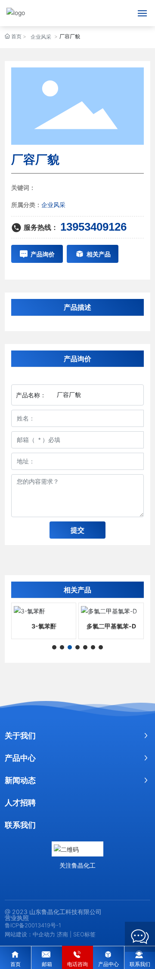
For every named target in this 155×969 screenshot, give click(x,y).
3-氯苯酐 (43, 626)
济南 (62, 934)
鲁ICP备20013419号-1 (33, 925)
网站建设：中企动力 (30, 934)
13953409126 (93, 226)
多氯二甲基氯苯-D (111, 626)
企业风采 (41, 37)
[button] (54, 647)
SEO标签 (84, 934)
